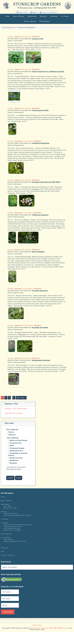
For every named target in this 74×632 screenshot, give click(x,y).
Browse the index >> (13, 579)
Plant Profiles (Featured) (12, 528)
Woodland (13, 463)
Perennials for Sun (16, 451)
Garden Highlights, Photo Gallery (15, 541)
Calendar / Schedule (10, 513)
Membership (5, 504)
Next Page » (21, 398)
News (2, 551)
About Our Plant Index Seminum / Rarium (18, 524)
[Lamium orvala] (16, 57)
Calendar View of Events (14, 413)
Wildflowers (13, 460)
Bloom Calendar (6, 534)
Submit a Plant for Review (12, 530)
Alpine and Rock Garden (18, 440)
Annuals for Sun (15, 443)
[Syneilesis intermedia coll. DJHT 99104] (13, 200)
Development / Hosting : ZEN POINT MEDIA (47, 628)
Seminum (12, 435)
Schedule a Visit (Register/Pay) (16, 408)
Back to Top (37, 625)
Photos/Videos (6, 537)
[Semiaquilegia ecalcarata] (14, 379)
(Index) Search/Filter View (12, 526)
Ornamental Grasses (16, 448)
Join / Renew (8, 506)
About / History (6, 500)
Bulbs (11, 445)
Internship (4, 519)
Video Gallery (8, 539)
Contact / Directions (7, 555)
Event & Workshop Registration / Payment (17, 515)
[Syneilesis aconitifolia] (12, 346)
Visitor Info (4, 547)
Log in (66, 628)
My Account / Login (10, 508)
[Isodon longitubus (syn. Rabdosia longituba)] (14, 96)
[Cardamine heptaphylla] (16, 168)
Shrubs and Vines (16, 458)
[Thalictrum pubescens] (12, 237)
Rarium (11, 432)
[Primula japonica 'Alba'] (12, 129)
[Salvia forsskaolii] (12, 276)
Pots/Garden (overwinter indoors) (18, 454)
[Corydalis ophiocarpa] (16, 313)
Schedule (4, 511)
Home (3, 497)
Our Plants (4, 523)
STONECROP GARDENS (37, 5)
